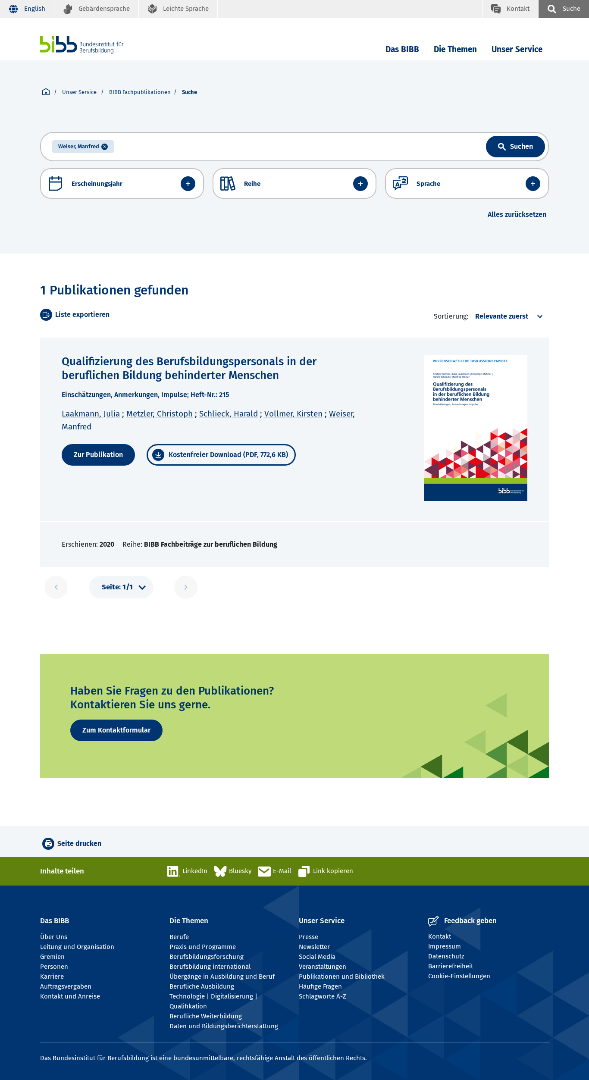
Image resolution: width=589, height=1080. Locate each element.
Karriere (52, 976)
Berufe (179, 937)
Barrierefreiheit (450, 966)
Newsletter (314, 947)
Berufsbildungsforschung (206, 957)
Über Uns (53, 937)
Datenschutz (446, 956)
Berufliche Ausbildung (201, 986)
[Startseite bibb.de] (95, 44)
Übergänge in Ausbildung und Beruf (222, 976)
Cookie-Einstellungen (459, 976)
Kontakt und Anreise (70, 996)
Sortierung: (451, 316)
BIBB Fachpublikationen (140, 92)
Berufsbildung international (210, 966)
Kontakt (439, 936)
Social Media (317, 957)
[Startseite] (46, 92)
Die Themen (455, 49)
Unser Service (517, 49)
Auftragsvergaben (65, 986)
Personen (54, 966)
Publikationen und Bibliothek (342, 976)
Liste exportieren (82, 314)
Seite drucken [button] (79, 843)
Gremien (52, 957)
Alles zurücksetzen (517, 214)
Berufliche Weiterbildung (205, 1016)
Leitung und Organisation (77, 947)
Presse (308, 937)
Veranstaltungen (322, 966)
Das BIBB (402, 49)
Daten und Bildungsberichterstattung (223, 1026)
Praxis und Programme (202, 947)
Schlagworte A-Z (322, 996)
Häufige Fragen (320, 986)
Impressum (444, 946)
